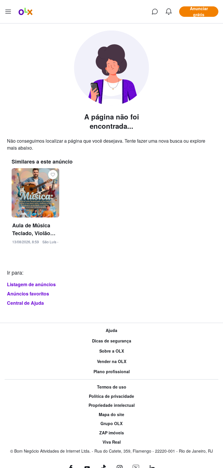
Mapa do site (111, 414)
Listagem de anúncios (31, 284)
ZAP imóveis (111, 433)
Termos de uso (111, 387)
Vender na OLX (111, 361)
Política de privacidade (111, 396)
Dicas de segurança (111, 341)
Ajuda (111, 330)
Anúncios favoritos (28, 293)
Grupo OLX (111, 423)
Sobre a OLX (111, 351)
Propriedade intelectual (112, 405)
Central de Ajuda (25, 303)
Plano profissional (111, 371)
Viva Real (111, 442)
